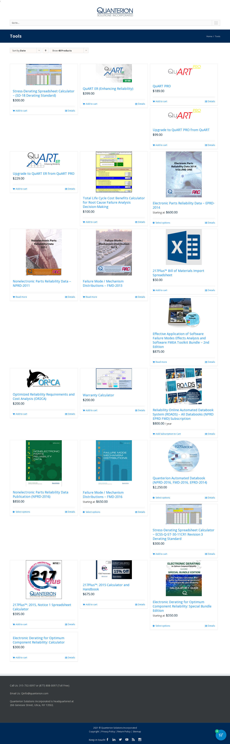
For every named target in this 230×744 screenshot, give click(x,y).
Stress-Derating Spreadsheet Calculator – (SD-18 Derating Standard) (43, 93)
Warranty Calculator (98, 395)
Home (209, 36)
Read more (21, 296)
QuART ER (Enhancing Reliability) (108, 88)
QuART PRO (162, 86)
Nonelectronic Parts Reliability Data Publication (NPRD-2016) (40, 494)
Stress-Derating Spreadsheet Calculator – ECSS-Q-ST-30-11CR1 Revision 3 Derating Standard (183, 534)
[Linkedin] (113, 739)
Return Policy (123, 731)
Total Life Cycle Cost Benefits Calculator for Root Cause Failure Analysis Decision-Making (114, 202)
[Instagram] (139, 739)
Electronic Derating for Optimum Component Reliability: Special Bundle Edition (182, 606)
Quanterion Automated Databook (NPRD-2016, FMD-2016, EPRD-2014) (180, 480)
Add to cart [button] (21, 110)
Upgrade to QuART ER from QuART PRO (43, 173)
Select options (163, 222)
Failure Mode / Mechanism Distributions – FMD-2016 (103, 494)
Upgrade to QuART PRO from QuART (181, 130)
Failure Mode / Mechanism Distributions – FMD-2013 (103, 283)
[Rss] (133, 739)
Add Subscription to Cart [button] (168, 433)
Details (71, 110)
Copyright (94, 731)
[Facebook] (107, 739)
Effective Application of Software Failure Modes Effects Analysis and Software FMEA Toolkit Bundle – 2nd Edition (181, 340)
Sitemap (137, 731)
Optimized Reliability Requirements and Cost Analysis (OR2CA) (44, 396)
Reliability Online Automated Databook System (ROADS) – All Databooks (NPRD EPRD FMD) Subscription (183, 414)
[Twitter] (120, 739)
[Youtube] (126, 739)
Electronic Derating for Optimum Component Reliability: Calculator (39, 640)
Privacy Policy (108, 731)
